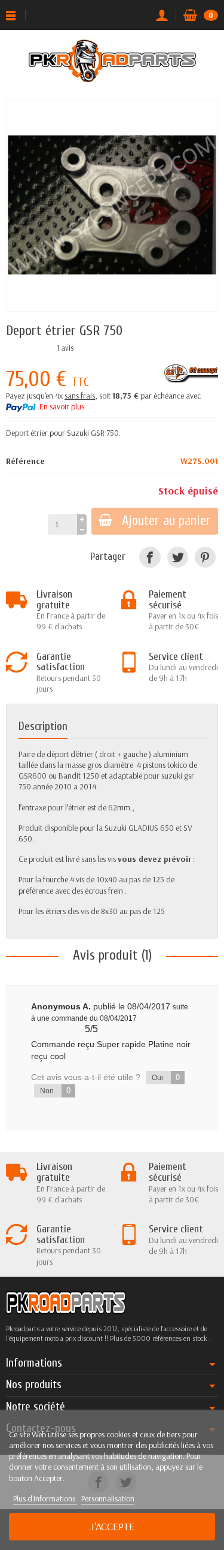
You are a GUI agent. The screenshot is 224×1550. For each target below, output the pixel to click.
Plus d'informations (45, 1498)
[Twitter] (177, 557)
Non (55, 1090)
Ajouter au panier (166, 521)
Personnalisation (107, 1498)
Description (43, 726)
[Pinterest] (205, 557)
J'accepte (112, 1526)
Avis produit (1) (112, 955)
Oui (166, 1077)
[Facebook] (149, 557)
